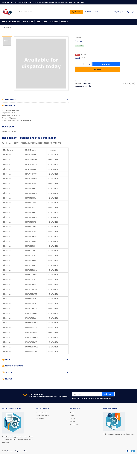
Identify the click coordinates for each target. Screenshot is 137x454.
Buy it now (97, 70)
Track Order (40, 419)
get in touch (87, 83)
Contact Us (54, 22)
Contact (72, 419)
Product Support (41, 413)
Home (4, 27)
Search (77, 12)
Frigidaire (78, 37)
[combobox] (50, 12)
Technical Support (42, 416)
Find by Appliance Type (10, 22)
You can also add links (83, 86)
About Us (64, 22)
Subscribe (108, 394)
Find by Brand (28, 22)
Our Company (74, 424)
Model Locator (41, 22)
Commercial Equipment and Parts (17, 451)
